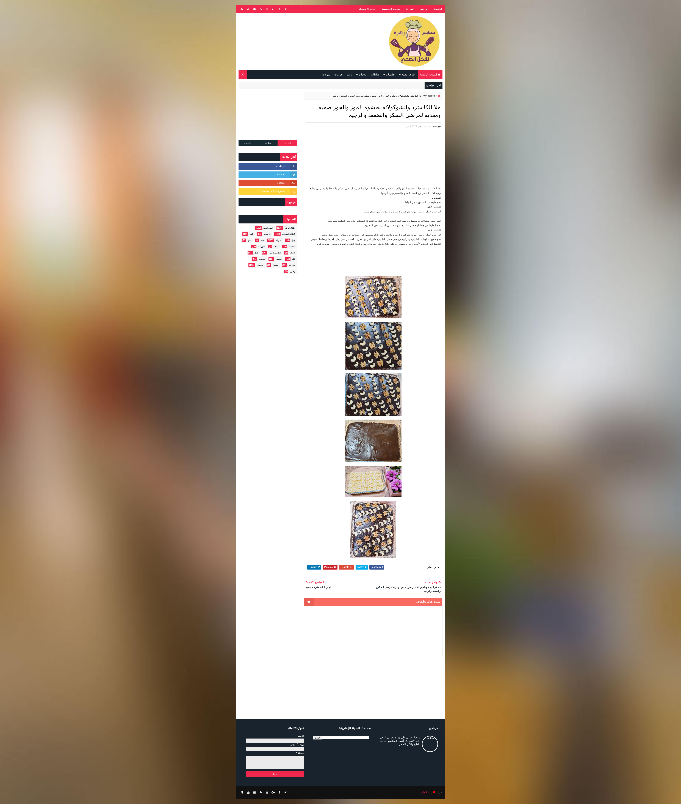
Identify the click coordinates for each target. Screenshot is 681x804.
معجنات (363, 74)
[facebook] (279, 9)
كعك (256, 253)
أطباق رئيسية (409, 74)
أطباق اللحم (268, 228)
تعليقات (248, 143)
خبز (262, 240)
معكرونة (292, 265)
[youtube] (248, 9)
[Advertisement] (303, 41)
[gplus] (273, 9)
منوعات (326, 74)
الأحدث (287, 143)
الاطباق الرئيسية (288, 234)
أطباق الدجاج (290, 228)
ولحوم (292, 271)
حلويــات (390, 74)
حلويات (278, 240)
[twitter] (285, 9)
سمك (276, 246)
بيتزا (293, 240)
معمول (275, 265)
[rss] (260, 9)
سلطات (375, 74)
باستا (349, 74)
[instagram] (267, 9)
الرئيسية (438, 8)
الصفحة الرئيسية (428, 74)
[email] (254, 9)
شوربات (338, 74)
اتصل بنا (410, 8)
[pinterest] (242, 9)
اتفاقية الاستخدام (367, 8)
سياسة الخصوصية (391, 8)
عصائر (292, 253)
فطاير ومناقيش (275, 253)
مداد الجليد (426, 792)
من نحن (424, 8)
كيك (293, 259)
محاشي (279, 259)
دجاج (249, 240)
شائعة (268, 143)
